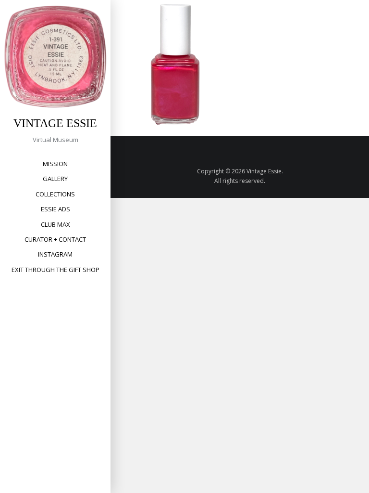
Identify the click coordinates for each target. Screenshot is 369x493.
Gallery (55, 178)
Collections (55, 194)
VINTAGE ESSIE (55, 123)
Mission (55, 163)
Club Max (55, 224)
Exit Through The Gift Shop (55, 269)
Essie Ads (55, 209)
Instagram (55, 254)
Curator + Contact (55, 239)
